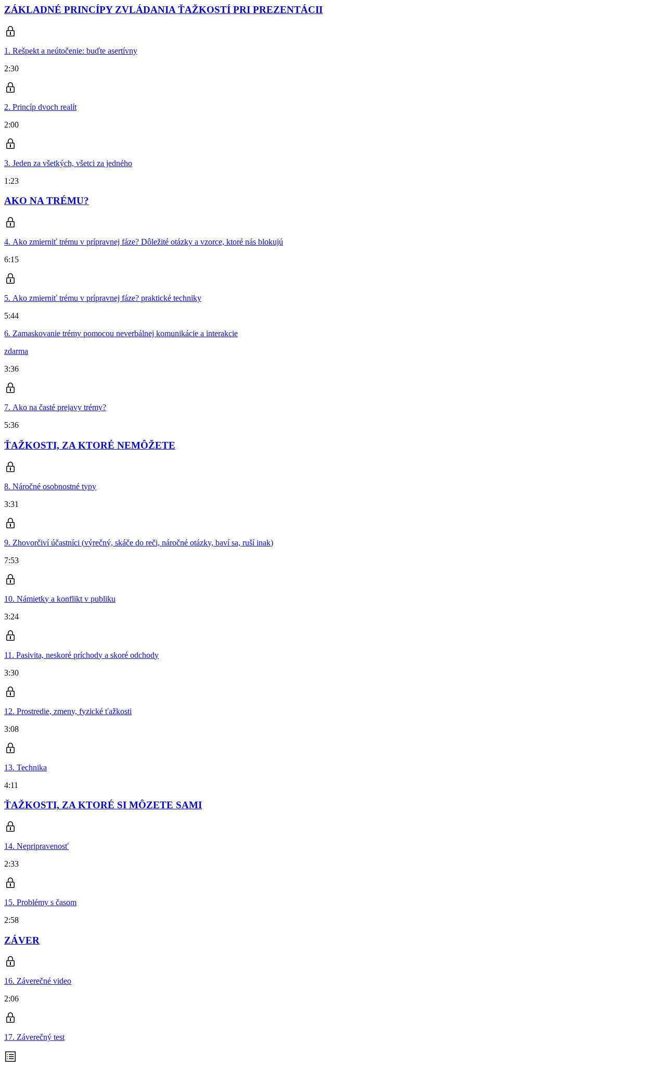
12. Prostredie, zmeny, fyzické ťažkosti (68, 711)
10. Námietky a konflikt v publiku (60, 598)
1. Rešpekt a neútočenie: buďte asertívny (70, 50)
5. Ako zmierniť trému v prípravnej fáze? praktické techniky (102, 298)
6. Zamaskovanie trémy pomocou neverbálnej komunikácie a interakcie (121, 333)
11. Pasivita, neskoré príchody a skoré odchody (81, 655)
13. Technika (25, 767)
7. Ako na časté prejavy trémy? (55, 407)
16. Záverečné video (37, 980)
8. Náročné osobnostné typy (50, 486)
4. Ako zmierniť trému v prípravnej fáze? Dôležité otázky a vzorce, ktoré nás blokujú (143, 241)
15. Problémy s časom (40, 902)
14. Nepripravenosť (36, 846)
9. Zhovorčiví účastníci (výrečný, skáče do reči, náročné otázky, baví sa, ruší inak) (138, 542)
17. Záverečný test (34, 1037)
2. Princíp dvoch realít (40, 107)
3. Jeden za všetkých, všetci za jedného (68, 163)
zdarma (16, 351)
